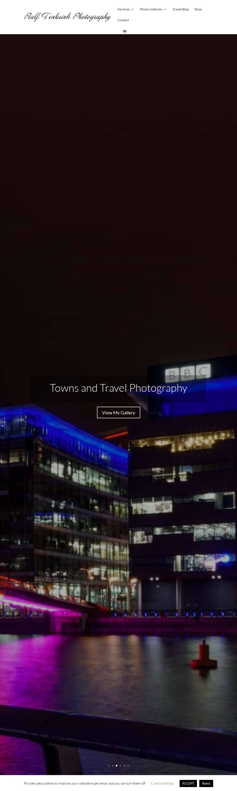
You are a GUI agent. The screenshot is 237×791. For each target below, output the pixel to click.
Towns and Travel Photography (118, 387)
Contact (123, 20)
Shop (198, 9)
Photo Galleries (151, 9)
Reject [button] (206, 783)
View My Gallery (118, 412)
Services (124, 9)
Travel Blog (181, 9)
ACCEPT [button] (188, 783)
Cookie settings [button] (162, 783)
